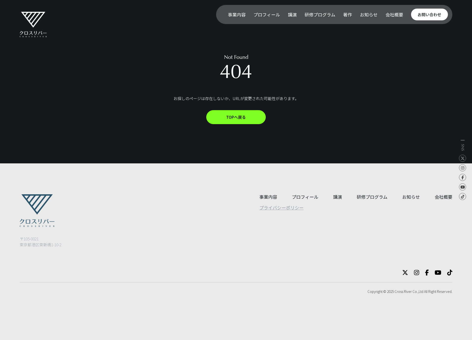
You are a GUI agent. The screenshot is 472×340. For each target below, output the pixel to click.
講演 (337, 197)
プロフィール (305, 197)
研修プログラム (372, 197)
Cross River (403, 291)
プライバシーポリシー (281, 207)
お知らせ (411, 197)
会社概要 (443, 197)
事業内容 (268, 197)
